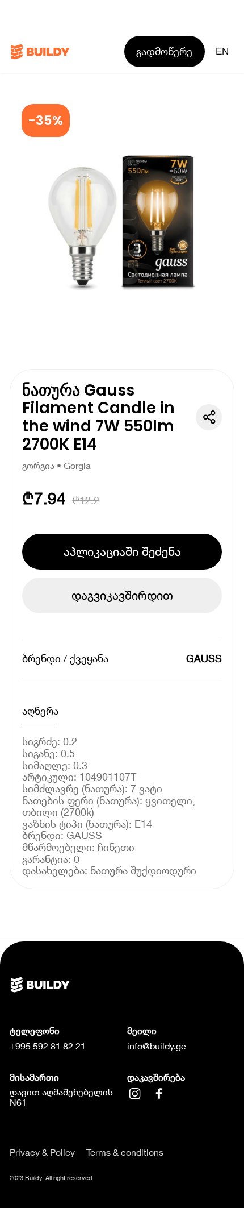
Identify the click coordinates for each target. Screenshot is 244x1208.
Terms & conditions (124, 1152)
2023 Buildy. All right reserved (51, 1177)
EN (222, 51)
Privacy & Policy (42, 1152)
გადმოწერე (164, 51)
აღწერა (40, 710)
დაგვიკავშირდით (122, 595)
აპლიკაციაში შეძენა (122, 551)
